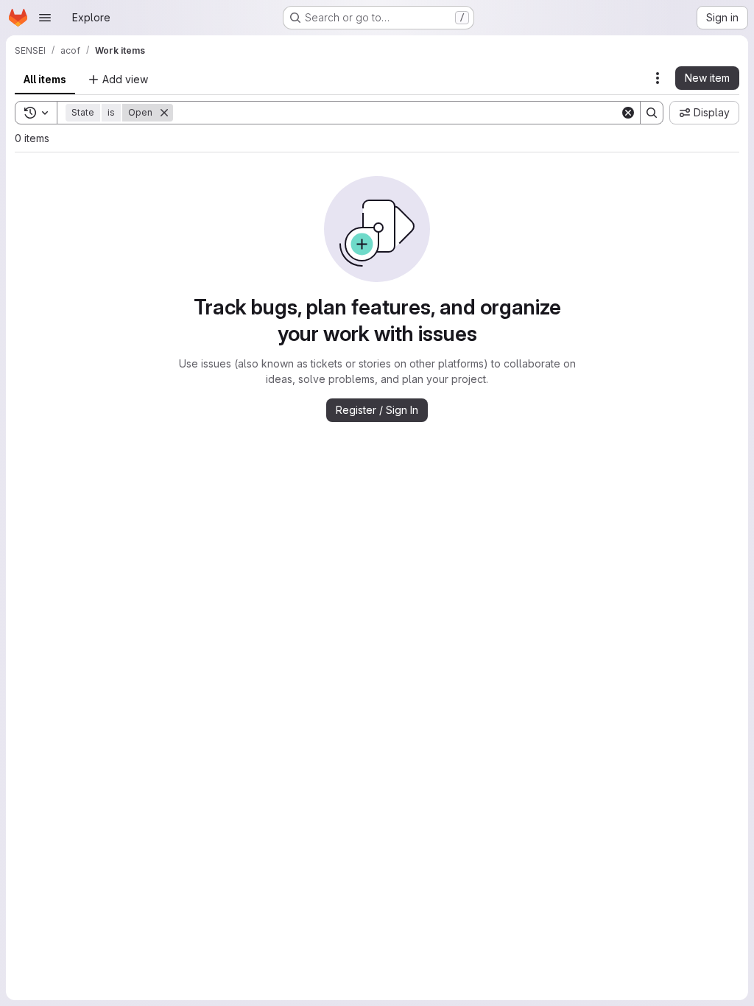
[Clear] (628, 113)
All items (45, 79)
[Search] (651, 112)
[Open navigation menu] (45, 17)
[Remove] (164, 113)
